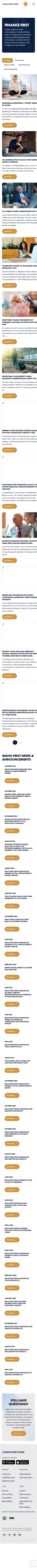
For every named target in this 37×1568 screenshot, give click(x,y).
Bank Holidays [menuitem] (25, 1507)
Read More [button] (8, 125)
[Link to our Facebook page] (4, 1535)
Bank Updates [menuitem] (7, 1501)
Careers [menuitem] (23, 1491)
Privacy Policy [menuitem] (7, 1494)
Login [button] (26, 4)
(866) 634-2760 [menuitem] (8, 1481)
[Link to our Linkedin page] (14, 1535)
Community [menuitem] (24, 1498)
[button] (30, 4)
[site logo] (10, 4)
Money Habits (9, 65)
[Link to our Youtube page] (19, 1535)
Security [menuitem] (5, 1491)
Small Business (24, 65)
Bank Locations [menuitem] (25, 1494)
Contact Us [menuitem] (6, 1474)
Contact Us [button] (17, 1433)
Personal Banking (10, 69)
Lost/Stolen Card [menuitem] (8, 1477)
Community (19, 60)
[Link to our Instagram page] (9, 1535)
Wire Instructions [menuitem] (26, 1477)
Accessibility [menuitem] (7, 1498)
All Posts (7, 60)
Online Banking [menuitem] (25, 1474)
